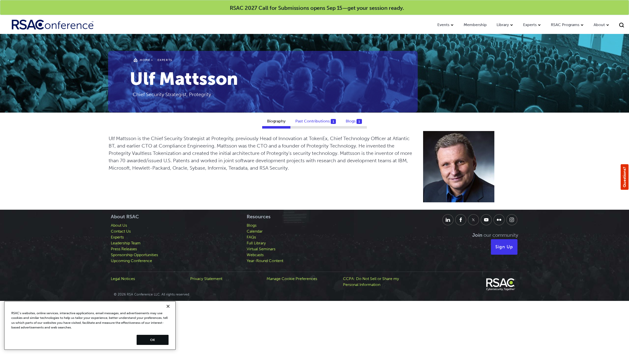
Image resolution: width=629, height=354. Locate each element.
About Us (119, 225)
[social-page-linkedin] (448, 219)
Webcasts (255, 254)
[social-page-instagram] (511, 219)
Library (503, 24)
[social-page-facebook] (460, 219)
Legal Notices (123, 278)
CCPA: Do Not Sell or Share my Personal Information (371, 281)
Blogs (252, 225)
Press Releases (124, 249)
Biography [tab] (276, 121)
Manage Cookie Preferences (292, 278)
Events (443, 24)
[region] (90, 325)
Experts (530, 24)
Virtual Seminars (261, 249)
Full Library (256, 243)
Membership (475, 24)
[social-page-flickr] (499, 219)
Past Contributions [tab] (314, 121)
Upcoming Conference (131, 260)
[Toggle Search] (621, 25)
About (599, 24)
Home (145, 60)
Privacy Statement (206, 278)
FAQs (251, 237)
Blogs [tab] (353, 121)
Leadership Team (126, 243)
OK (152, 340)
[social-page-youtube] (486, 219)
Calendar (255, 231)
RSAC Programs (565, 24)
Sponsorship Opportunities (134, 254)
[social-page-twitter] (473, 219)
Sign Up (504, 247)
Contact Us (121, 231)
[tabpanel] (314, 170)
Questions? (624, 177)
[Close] (168, 306)
